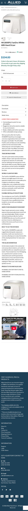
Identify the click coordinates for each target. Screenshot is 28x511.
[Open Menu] (2, 2)
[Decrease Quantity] (2, 81)
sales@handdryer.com (7, 475)
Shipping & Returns (6, 434)
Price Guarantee (5, 432)
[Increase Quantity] (9, 81)
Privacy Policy (5, 436)
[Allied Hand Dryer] (14, 2)
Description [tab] (5, 105)
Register (3, 446)
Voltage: (3, 70)
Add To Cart (15, 87)
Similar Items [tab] (5, 115)
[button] (3, 39)
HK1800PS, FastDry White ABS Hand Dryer (10, 10)
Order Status (4, 450)
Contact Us (4, 430)
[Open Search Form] (5, 2)
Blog (2, 428)
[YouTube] (10, 489)
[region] (14, 39)
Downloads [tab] (5, 108)
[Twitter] (6, 489)
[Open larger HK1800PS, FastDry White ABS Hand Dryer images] (14, 23)
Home (2, 7)
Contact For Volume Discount (14, 97)
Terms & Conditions (6, 438)
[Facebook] (2, 489)
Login (2, 448)
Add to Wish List (14, 93)
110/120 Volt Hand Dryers (10, 7)
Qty (2, 77)
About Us (3, 426)
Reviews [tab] (4, 112)
